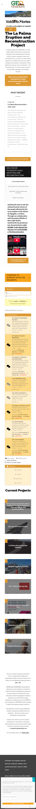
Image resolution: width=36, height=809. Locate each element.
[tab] (18, 171)
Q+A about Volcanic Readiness (18, 336)
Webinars (20, 763)
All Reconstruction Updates (17, 159)
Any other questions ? (19, 393)
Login (16, 301)
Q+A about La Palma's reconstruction (19, 358)
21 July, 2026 (11, 102)
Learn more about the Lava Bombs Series (18, 260)
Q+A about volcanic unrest (21, 405)
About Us (7, 776)
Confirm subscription (18, 803)
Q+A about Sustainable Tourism (19, 319)
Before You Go (13, 776)
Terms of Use (25, 732)
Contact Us (20, 766)
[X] (33, 779)
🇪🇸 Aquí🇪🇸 (10, 29)
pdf (16, 682)
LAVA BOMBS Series (19, 378)
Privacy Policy (21, 776)
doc (20, 682)
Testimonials (8, 760)
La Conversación (17, 422)
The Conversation (18, 439)
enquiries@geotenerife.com (19, 728)
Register (23, 301)
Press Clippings (16, 760)
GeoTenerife (18, 353)
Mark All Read (11, 460)
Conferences (14, 763)
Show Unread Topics (14, 462)
